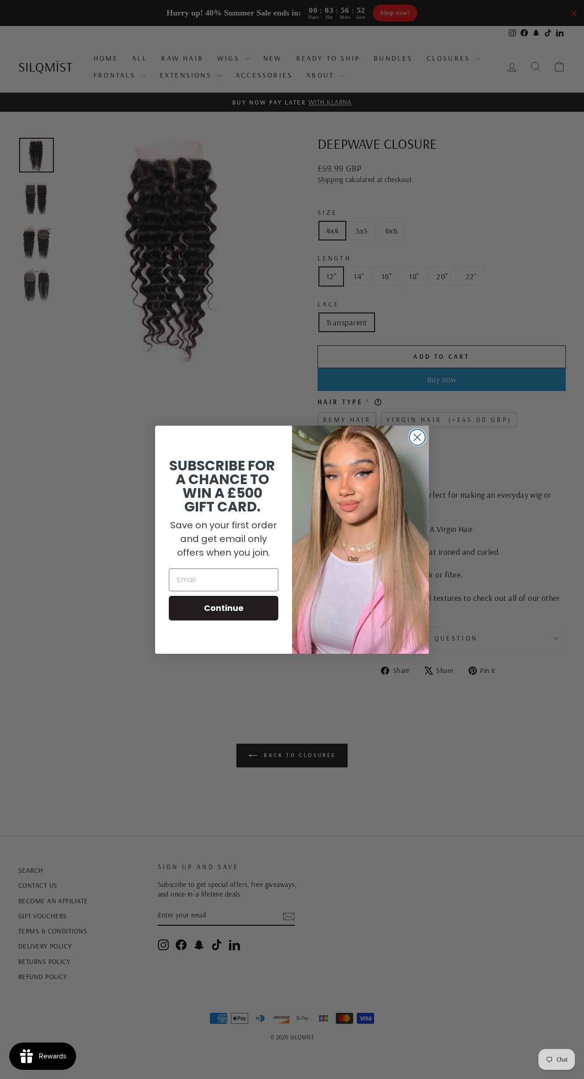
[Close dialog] (417, 437)
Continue (224, 608)
